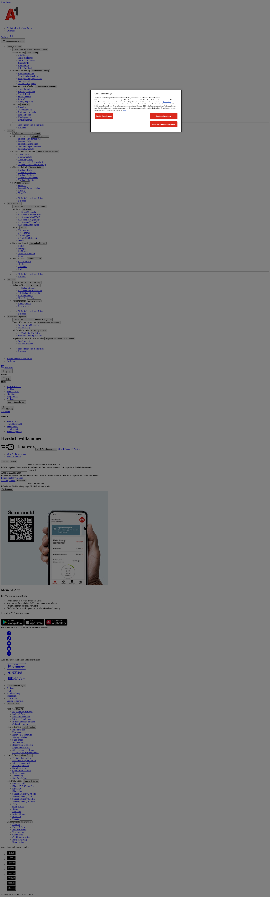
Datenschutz (167, 102)
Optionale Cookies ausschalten (163, 124)
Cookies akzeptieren (163, 116)
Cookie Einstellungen (104, 116)
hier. (124, 110)
